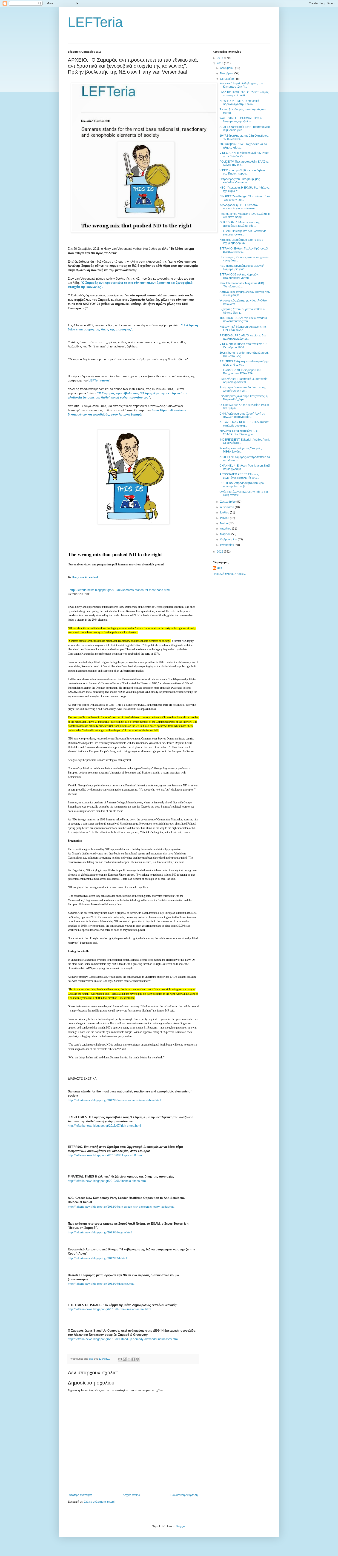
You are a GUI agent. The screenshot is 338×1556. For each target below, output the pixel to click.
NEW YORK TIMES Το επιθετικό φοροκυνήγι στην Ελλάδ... (239, 102)
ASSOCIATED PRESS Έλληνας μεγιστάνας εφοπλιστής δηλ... (239, 476)
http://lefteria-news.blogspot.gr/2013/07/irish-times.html (104, 1125)
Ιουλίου (225, 512)
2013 (220, 63)
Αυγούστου (227, 507)
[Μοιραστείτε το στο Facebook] (133, 1359)
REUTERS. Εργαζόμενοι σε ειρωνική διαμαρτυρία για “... (242, 267)
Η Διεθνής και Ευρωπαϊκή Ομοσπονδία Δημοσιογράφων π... (243, 380)
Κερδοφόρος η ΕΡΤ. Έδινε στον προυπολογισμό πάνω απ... (239, 206)
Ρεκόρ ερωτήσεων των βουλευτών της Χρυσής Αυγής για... (243, 389)
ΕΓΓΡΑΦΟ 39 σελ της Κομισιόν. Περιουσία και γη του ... (239, 276)
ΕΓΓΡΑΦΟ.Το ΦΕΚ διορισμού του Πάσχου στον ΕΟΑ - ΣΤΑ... (240, 372)
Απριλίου (226, 528)
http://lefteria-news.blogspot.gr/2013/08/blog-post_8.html (105, 1155)
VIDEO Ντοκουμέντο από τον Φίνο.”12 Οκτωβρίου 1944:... (243, 345)
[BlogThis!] (124, 1359)
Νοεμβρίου (227, 73)
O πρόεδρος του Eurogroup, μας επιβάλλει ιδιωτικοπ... (240, 181)
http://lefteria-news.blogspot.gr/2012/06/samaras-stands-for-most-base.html (120, 590)
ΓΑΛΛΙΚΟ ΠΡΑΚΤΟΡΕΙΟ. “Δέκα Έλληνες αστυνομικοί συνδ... (244, 94)
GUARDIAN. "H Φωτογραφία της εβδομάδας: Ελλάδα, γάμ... (240, 224)
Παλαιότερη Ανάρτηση (184, 1495)
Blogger (181, 1526)
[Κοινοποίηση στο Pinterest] (137, 1359)
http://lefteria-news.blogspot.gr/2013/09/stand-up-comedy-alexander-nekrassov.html (123, 1339)
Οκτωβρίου (227, 78)
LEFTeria (95, 22)
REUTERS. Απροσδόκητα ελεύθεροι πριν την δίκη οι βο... (242, 484)
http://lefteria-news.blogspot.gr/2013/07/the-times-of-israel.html (109, 1309)
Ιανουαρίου (227, 545)
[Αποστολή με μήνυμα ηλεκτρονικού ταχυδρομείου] (120, 1359)
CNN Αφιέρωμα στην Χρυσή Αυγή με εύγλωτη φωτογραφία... (242, 415)
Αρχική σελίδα (131, 1495)
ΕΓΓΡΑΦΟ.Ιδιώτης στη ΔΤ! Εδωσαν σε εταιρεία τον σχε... (243, 232)
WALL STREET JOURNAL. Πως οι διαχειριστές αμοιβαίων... (241, 120)
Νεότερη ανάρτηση (80, 1495)
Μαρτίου (225, 534)
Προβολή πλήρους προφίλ (229, 574)
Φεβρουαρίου (229, 539)
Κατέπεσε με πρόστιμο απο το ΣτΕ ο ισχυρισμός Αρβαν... (242, 241)
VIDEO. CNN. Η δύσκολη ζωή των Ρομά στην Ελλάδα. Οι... (244, 154)
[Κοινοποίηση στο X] (128, 1359)
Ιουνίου (225, 518)
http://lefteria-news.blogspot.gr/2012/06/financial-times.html (107, 1181)
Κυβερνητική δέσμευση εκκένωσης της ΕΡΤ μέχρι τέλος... (243, 328)
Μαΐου (224, 523)
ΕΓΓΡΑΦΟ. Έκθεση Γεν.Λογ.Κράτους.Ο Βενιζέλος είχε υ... (244, 250)
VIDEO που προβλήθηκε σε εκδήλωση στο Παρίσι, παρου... (243, 172)
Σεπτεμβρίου (228, 501)
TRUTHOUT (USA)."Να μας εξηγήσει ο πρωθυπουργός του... (243, 319)
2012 (220, 551)
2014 (220, 58)
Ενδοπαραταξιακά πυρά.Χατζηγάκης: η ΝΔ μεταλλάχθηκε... (244, 398)
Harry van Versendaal (85, 577)
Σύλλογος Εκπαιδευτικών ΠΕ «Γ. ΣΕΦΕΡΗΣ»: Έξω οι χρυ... (240, 432)
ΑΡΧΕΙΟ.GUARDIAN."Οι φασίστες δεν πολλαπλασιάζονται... (243, 337)
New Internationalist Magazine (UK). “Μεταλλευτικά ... (242, 285)
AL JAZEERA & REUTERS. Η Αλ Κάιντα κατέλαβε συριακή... (244, 424)
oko (219, 568)
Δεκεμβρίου (227, 68)
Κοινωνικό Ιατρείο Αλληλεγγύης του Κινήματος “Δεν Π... (241, 85)
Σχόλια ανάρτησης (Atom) (99, 1501)
